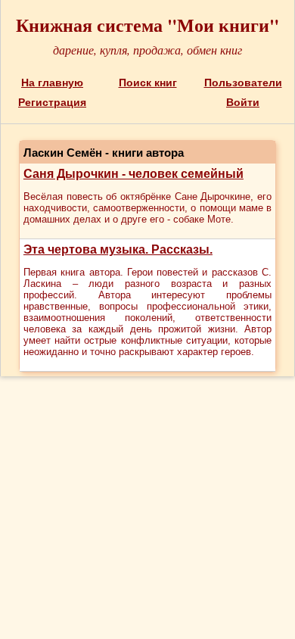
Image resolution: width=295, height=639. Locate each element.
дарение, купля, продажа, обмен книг (147, 50)
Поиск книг (148, 82)
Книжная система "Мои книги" (147, 24)
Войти (242, 102)
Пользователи (243, 82)
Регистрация (52, 102)
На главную (52, 82)
